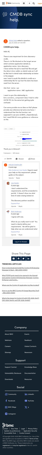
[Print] (18, 258)
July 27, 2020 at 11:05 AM (17, 43)
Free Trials (14, 429)
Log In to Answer (21, 242)
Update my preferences (12, 431)
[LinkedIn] (28, 258)
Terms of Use (33, 439)
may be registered (19, 445)
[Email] (13, 258)
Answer (21, 159)
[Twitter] (23, 258)
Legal (23, 429)
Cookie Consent (24, 433)
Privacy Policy (32, 429)
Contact (5, 429)
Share (33, 159)
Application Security (30, 431)
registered (6, 445)
